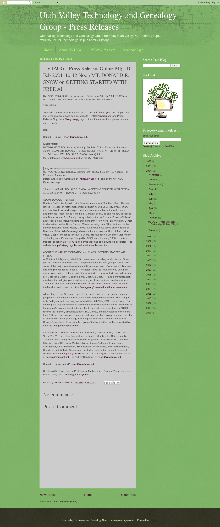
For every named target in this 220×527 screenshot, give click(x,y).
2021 (149, 246)
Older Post (128, 495)
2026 (149, 161)
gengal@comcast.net (57, 357)
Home (48, 49)
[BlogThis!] (108, 383)
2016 (149, 270)
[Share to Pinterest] (118, 383)
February (153, 217)
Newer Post (48, 495)
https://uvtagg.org (101, 116)
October (153, 179)
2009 (149, 303)
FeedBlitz (169, 146)
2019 (149, 255)
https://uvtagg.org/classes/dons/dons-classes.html (101, 287)
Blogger (153, 520)
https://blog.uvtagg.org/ (71, 119)
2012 (149, 289)
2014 (149, 279)
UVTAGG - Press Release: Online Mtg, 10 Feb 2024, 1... (164, 223)
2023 (149, 236)
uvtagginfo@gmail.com (65, 325)
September (154, 184)
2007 (149, 312)
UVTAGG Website (102, 49)
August (153, 189)
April (151, 208)
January (153, 230)
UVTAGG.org (68, 158)
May (151, 203)
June (151, 198)
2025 (149, 166)
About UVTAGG (70, 49)
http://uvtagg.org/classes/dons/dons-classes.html (80, 245)
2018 (149, 260)
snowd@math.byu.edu (76, 137)
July (151, 194)
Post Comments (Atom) (65, 501)
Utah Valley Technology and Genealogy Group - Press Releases (108, 20)
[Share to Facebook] (115, 383)
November (154, 175)
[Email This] (105, 383)
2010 (149, 298)
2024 (149, 171)
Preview (147, 146)
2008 (149, 308)
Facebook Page (132, 49)
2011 (149, 294)
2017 (149, 265)
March (152, 213)
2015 (149, 274)
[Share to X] (112, 383)
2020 (149, 251)
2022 (149, 241)
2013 (149, 284)
